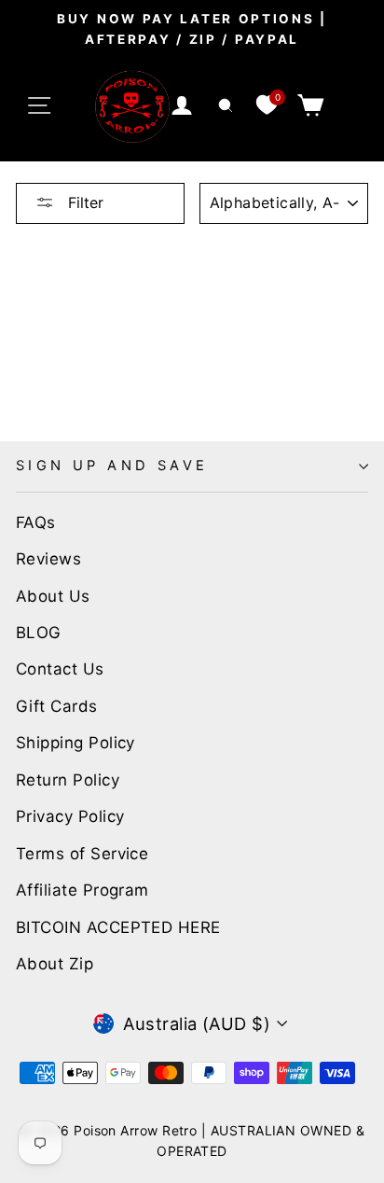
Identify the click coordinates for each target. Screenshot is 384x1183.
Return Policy (67, 780)
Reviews (48, 559)
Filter (83, 202)
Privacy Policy (70, 816)
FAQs (36, 522)
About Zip (54, 963)
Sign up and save (112, 465)
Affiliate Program (82, 890)
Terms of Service (82, 853)
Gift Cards (57, 706)
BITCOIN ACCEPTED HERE (118, 927)
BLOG (39, 632)
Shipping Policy (75, 742)
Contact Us (60, 669)
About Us (53, 596)
